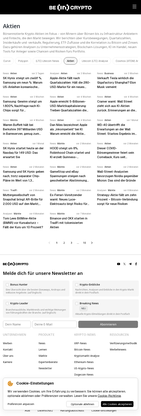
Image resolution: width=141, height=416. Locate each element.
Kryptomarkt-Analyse (87, 355)
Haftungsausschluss (72, 410)
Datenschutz (45, 410)
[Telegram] (130, 264)
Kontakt (8, 349)
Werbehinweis (118, 349)
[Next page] (92, 243)
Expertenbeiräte (48, 362)
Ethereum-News (84, 362)
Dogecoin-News (83, 374)
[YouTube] (118, 264)
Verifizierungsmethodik (123, 343)
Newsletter (45, 368)
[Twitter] (124, 264)
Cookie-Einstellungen (103, 410)
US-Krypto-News (84, 368)
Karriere (7, 362)
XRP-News (80, 343)
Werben (7, 343)
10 (84, 242)
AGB (27, 410)
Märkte (43, 355)
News (42, 343)
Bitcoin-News (82, 349)
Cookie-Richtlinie (109, 396)
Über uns (8, 355)
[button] (36, 288)
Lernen (43, 349)
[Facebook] (136, 264)
